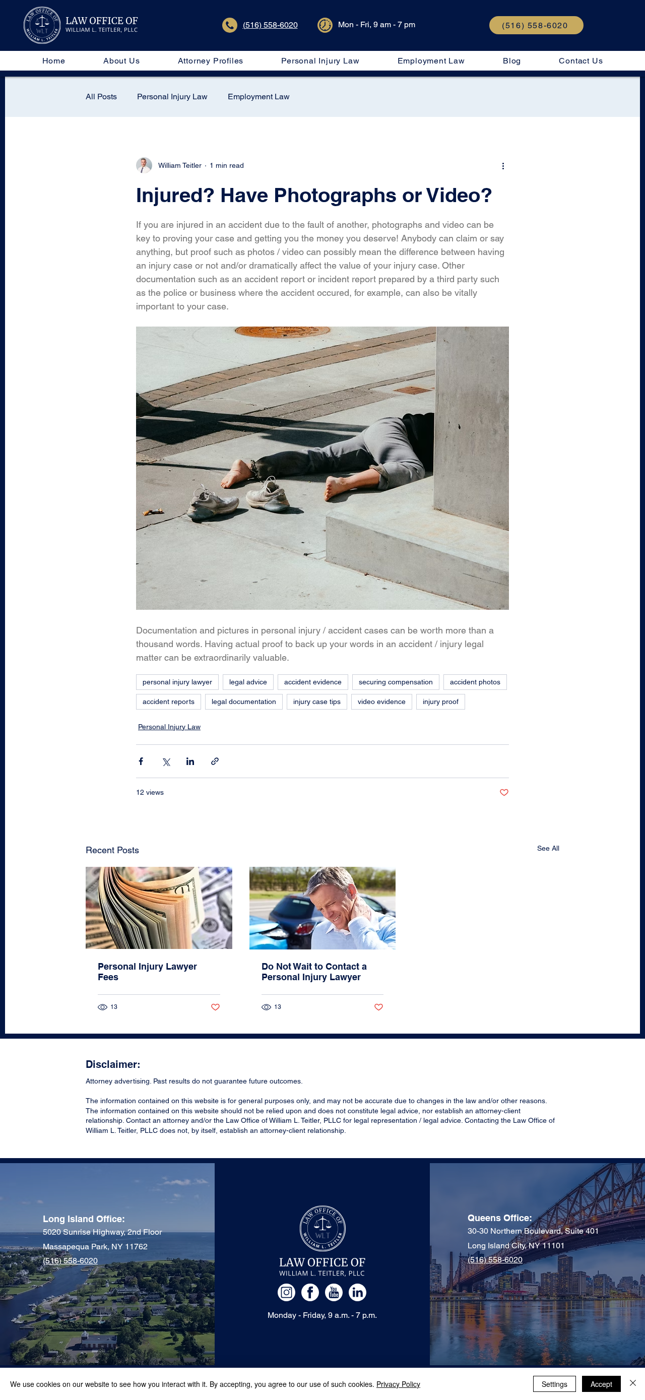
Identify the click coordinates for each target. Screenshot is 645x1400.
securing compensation (396, 682)
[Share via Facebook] (141, 761)
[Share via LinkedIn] (190, 761)
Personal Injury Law (172, 96)
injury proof (441, 701)
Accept (601, 1384)
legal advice (248, 682)
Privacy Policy (398, 1384)
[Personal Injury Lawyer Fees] (159, 908)
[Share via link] (215, 761)
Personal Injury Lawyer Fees (147, 971)
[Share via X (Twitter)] (165, 761)
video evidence (382, 701)
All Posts (101, 96)
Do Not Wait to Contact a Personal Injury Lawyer (314, 971)
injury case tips (317, 701)
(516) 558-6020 (70, 1260)
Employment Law (259, 96)
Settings (554, 1384)
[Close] (633, 1384)
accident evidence (313, 682)
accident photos (475, 682)
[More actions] (503, 165)
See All (548, 848)
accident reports (169, 701)
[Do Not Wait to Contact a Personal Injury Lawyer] (322, 908)
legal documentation (244, 701)
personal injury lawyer (177, 682)
